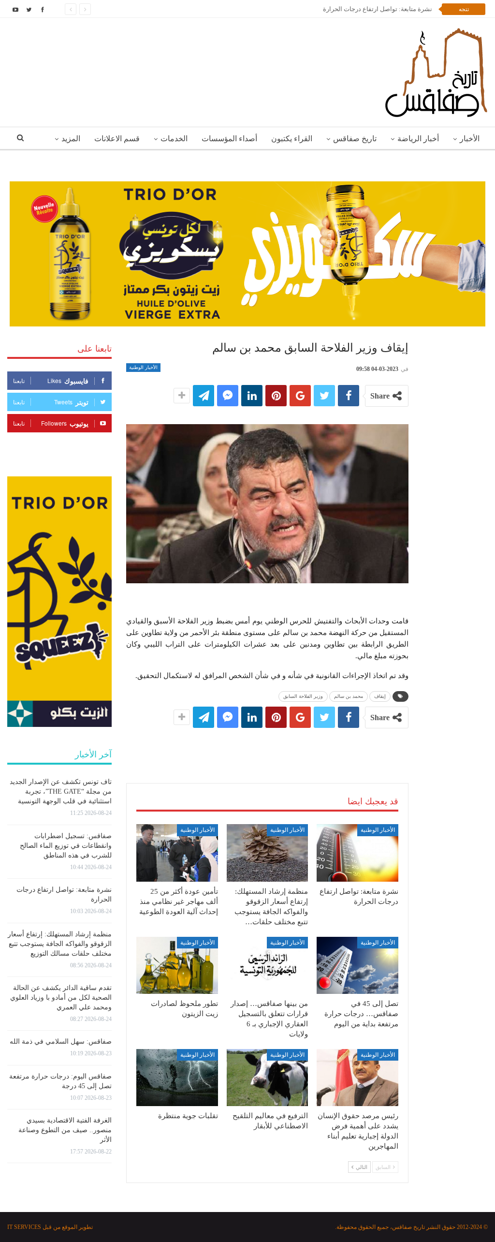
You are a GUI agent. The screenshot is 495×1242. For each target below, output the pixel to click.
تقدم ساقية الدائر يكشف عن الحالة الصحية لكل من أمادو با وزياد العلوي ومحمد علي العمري (61, 997)
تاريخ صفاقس (355, 138)
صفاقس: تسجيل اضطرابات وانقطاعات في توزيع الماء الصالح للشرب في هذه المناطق (66, 845)
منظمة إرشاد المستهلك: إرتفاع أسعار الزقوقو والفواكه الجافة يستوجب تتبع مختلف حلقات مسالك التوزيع (60, 944)
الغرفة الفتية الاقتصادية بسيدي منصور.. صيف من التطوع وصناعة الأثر (65, 1130)
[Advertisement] (267, 745)
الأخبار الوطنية (143, 367)
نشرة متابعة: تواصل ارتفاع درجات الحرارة (377, 9)
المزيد (70, 138)
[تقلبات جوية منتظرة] (177, 1077)
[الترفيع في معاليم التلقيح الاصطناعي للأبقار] (267, 1077)
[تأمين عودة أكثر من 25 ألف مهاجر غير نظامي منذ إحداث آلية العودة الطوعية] (177, 852)
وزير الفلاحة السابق (303, 696)
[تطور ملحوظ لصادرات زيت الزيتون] (177, 965)
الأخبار (470, 138)
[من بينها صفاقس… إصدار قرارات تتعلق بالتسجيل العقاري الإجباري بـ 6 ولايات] (267, 965)
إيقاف (380, 696)
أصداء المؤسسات (229, 138)
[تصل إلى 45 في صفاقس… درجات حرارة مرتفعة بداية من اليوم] (357, 965)
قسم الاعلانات (117, 138)
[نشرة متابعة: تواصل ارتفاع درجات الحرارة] (357, 852)
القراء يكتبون (291, 138)
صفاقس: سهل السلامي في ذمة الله (61, 1041)
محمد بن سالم (348, 696)
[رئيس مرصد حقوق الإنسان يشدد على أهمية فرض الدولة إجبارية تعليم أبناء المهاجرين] (357, 1077)
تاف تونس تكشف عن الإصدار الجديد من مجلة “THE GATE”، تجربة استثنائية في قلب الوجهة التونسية (61, 791)
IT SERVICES (24, 1227)
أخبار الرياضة (418, 138)
